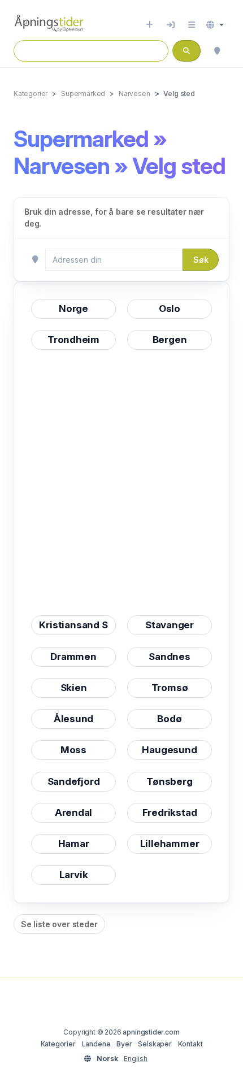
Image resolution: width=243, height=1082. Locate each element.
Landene (96, 1044)
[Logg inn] (170, 25)
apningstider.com (151, 1032)
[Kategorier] (192, 25)
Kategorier (58, 1044)
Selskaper (154, 1044)
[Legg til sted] (149, 25)
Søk (200, 259)
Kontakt (190, 1044)
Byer (124, 1044)
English (135, 1058)
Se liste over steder (59, 924)
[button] (215, 25)
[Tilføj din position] (217, 51)
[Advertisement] (121, 482)
